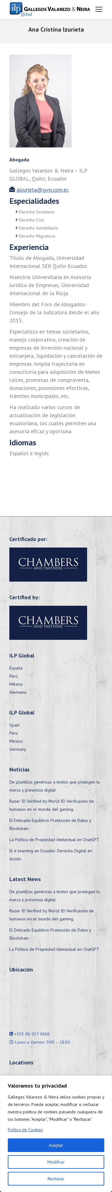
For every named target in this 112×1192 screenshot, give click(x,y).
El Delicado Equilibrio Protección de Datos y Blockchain (50, 824)
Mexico (16, 741)
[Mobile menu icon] (99, 9)
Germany (17, 749)
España (15, 668)
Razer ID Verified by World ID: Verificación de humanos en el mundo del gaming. (51, 805)
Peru (13, 733)
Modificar (56, 1162)
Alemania (17, 692)
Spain (14, 725)
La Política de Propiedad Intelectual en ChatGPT (54, 839)
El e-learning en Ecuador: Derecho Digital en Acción (50, 855)
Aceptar (56, 1145)
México (16, 684)
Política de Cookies (25, 1130)
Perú (13, 676)
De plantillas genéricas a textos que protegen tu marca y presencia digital (54, 786)
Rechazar (56, 1178)
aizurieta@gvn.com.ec (42, 189)
